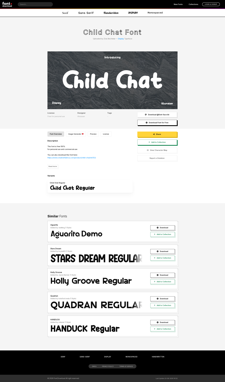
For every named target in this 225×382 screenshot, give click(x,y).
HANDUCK (55, 319)
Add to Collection (158, 142)
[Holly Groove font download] (96, 281)
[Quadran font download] (96, 305)
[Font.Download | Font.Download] (7, 4)
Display (121, 39)
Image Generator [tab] (74, 134)
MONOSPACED (131, 357)
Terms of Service (126, 366)
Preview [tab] (93, 134)
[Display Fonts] (133, 13)
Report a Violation (157, 158)
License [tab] (106, 134)
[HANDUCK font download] (96, 329)
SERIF (63, 357)
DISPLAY (107, 357)
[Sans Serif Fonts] (86, 13)
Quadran (54, 296)
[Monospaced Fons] (155, 13)
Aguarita (54, 225)
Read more (53, 166)
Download (163, 228)
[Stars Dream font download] (96, 258)
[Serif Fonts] (65, 13)
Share (158, 134)
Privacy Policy (108, 366)
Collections (193, 4)
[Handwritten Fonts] (111, 13)
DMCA (94, 366)
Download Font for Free (158, 123)
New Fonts (178, 4)
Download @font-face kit (158, 115)
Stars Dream (55, 248)
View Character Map (158, 150)
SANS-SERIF (85, 357)
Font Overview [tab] (56, 134)
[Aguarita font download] (96, 234)
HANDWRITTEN (158, 357)
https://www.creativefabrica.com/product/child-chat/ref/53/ (71, 158)
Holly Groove (56, 272)
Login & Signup (211, 4)
